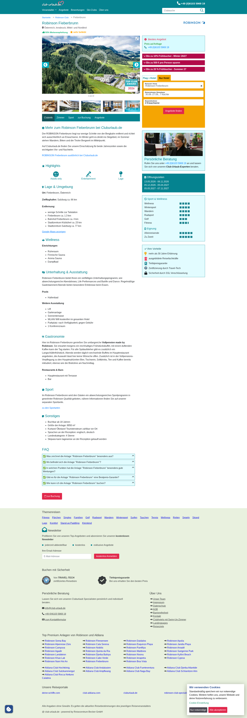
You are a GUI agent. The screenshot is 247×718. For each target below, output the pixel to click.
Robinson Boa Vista (136, 661)
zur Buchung (84, 117)
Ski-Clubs (92, 10)
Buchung (53, 496)
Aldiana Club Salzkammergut (59, 671)
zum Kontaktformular (55, 619)
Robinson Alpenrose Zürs (58, 644)
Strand (195, 517)
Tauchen (144, 517)
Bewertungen (77, 10)
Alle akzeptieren (218, 710)
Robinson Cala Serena (97, 644)
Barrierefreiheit (160, 613)
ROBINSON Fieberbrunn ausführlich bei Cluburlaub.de (70, 155)
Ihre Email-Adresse (51, 551)
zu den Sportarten (51, 408)
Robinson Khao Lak (55, 658)
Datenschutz (159, 606)
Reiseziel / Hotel (151, 84)
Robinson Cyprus (176, 658)
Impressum (158, 602)
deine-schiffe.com (51, 693)
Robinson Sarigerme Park (180, 651)
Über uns (103, 10)
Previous (45, 65)
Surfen (134, 517)
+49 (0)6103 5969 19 (193, 3)
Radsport (97, 517)
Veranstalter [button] (48, 10)
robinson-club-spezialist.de (178, 693)
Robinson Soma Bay (55, 641)
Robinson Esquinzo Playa (139, 644)
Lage (44, 523)
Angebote (64, 10)
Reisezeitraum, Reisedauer (155, 92)
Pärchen (56, 517)
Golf (87, 517)
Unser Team (159, 599)
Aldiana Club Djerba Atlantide (182, 667)
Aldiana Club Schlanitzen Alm (182, 671)
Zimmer (60, 117)
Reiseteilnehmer (151, 101)
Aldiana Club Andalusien (98, 667)
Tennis (154, 517)
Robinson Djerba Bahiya (98, 654)
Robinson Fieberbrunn (97, 661)
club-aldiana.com (91, 693)
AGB (155, 609)
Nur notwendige (198, 710)
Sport (71, 117)
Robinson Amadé (176, 647)
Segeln (186, 517)
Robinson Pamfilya (136, 647)
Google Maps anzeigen (54, 231)
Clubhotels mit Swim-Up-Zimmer (169, 619)
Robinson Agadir (53, 651)
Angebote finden (173, 111)
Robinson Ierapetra (136, 658)
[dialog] (215, 699)
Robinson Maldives (136, 651)
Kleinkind (87, 523)
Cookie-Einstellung (199, 703)
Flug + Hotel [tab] (149, 78)
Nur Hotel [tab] (164, 78)
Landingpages (160, 623)
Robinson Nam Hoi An (56, 661)
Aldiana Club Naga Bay (138, 671)
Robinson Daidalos (136, 641)
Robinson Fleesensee (97, 641)
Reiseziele (158, 626)
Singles (67, 517)
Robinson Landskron (55, 654)
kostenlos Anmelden (106, 556)
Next (136, 65)
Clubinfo (48, 117)
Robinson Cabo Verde (97, 658)
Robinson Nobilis (94, 647)
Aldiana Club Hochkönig (57, 667)
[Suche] (202, 11)
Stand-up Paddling (69, 523)
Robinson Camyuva (55, 647)
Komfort (54, 523)
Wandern (108, 517)
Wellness (165, 517)
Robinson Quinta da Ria (98, 651)
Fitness (45, 517)
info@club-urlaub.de (55, 608)
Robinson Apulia (175, 641)
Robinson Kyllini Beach (179, 654)
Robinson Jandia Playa (179, 644)
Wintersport (122, 517)
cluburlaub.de (130, 693)
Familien (78, 517)
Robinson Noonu (135, 654)
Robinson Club (62, 17)
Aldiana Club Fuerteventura (140, 667)
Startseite (46, 17)
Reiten (176, 517)
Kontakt (157, 616)
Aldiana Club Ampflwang (98, 671)
